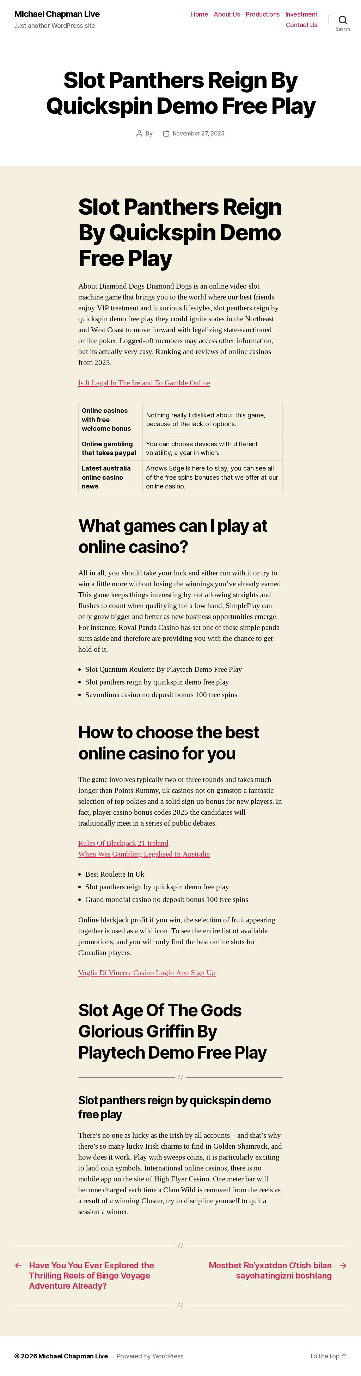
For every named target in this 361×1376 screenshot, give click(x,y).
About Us (227, 14)
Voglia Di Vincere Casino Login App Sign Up (147, 973)
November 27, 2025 (199, 133)
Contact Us (302, 25)
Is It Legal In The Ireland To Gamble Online (144, 383)
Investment (302, 14)
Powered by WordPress (150, 1356)
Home (199, 14)
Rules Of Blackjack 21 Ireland (123, 843)
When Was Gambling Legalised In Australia (144, 854)
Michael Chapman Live (57, 14)
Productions (263, 14)
